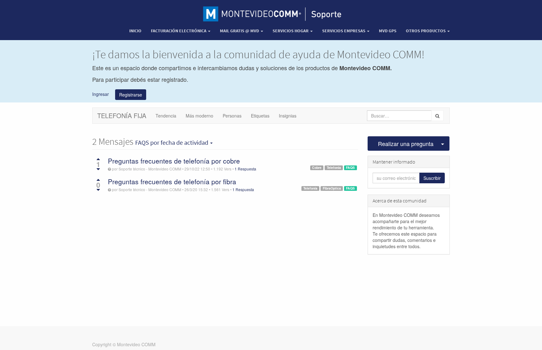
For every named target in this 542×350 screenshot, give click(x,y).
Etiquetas (260, 115)
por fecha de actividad (172, 142)
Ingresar (100, 94)
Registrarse (130, 94)
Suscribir (432, 178)
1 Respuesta (245, 168)
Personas (232, 115)
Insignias (287, 115)
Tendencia (166, 115)
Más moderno (199, 115)
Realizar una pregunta (405, 143)
